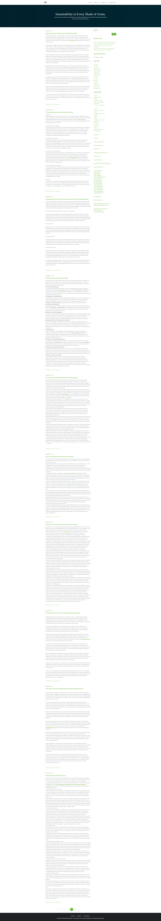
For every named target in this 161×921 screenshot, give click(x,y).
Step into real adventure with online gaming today (104, 42)
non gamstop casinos (98, 100)
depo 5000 (96, 115)
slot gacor (96, 127)
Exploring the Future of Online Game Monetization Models (61, 33)
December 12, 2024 (49, 275)
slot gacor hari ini (97, 156)
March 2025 (96, 83)
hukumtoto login (97, 131)
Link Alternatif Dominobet (99, 113)
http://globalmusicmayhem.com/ (100, 152)
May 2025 (96, 80)
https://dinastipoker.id (98, 192)
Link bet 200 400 (97, 97)
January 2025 (96, 86)
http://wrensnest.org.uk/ (99, 211)
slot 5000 (96, 108)
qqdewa (95, 112)
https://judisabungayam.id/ (99, 176)
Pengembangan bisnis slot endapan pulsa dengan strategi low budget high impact (67, 199)
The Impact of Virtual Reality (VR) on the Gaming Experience (62, 377)
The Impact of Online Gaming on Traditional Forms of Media (62, 524)
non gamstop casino (98, 159)
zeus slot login (97, 124)
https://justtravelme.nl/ (99, 129)
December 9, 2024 (49, 522)
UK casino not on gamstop (99, 105)
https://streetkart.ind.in (99, 145)
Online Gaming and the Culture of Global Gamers (104, 48)
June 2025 (96, 78)
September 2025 (97, 74)
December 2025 (97, 69)
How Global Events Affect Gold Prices (56, 775)
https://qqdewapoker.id (99, 191)
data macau (72, 40)
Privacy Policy (86, 915)
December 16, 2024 (49, 109)
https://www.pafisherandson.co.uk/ (101, 205)
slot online (72, 473)
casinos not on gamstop (99, 102)
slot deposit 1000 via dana (99, 119)
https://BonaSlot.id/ (98, 181)
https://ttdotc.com (62, 290)
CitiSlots (95, 116)
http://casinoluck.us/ (98, 199)
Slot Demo (96, 126)
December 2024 (97, 88)
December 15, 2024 (49, 196)
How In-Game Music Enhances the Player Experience (60, 456)
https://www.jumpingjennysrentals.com (102, 163)
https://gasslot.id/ (97, 175)
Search (96, 30)
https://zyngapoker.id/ (98, 186)
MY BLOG (49, 104)
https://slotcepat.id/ (98, 180)
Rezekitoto (96, 138)
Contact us (79, 915)
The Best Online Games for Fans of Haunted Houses (59, 112)
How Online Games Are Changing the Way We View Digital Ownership (64, 688)
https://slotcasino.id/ (98, 170)
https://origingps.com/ (98, 166)
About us (73, 915)
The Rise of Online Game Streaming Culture (103, 50)
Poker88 (95, 118)
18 (75, 909)
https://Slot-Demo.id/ (98, 184)
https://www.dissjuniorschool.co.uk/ (101, 203)
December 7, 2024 (49, 610)
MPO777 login (97, 149)
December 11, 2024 (49, 375)
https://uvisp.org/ (86, 639)
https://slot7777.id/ (98, 178)
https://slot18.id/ (97, 173)
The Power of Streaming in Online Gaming (57, 278)
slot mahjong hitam (74, 157)
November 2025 (97, 71)
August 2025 (96, 75)
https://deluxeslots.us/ (50, 727)
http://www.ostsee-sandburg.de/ (100, 208)
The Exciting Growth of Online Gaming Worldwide (104, 43)
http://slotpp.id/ (97, 172)
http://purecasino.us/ (98, 210)
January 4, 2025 (49, 30)
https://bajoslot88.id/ (98, 183)
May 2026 (96, 64)
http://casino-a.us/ (98, 196)
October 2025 (96, 72)
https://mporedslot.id (98, 189)
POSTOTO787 (96, 103)
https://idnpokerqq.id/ (98, 188)
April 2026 (96, 66)
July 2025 (96, 77)
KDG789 (95, 98)
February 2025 (97, 85)
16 (68, 909)
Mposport (96, 123)
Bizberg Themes (101, 918)
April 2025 (96, 82)
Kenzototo (96, 134)
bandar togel (63, 203)
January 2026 (96, 67)
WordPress (88, 918)
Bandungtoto (65, 394)
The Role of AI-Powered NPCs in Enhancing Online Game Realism (63, 613)
